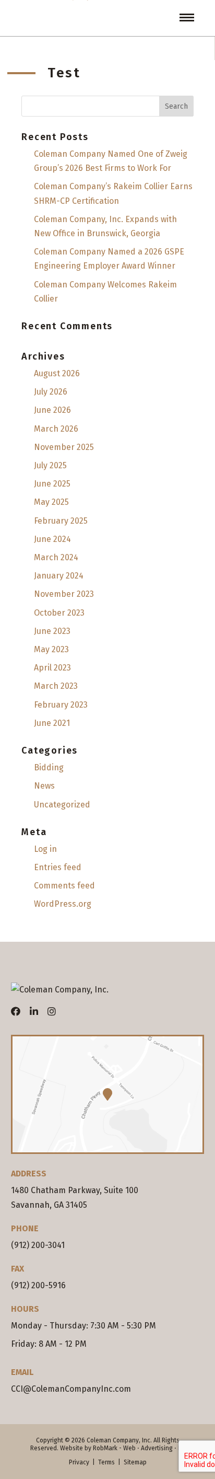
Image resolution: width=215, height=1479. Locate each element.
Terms (106, 1462)
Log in (45, 849)
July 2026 (50, 392)
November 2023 (64, 594)
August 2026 (57, 373)
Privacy (79, 1462)
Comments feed (64, 886)
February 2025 (61, 521)
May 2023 (51, 649)
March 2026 (56, 429)
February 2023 (61, 705)
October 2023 (59, 613)
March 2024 (56, 557)
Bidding (49, 767)
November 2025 (64, 447)
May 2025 (51, 502)
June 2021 (52, 723)
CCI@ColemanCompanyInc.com (71, 1389)
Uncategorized (62, 805)
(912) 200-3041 (38, 1245)
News (44, 786)
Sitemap (135, 1462)
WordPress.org (62, 904)
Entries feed (57, 867)
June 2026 (52, 410)
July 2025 (50, 465)
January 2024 (58, 576)
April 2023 (52, 668)
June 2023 (52, 631)
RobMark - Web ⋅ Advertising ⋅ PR (139, 1448)
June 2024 (52, 539)
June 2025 (52, 484)
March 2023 (56, 686)
